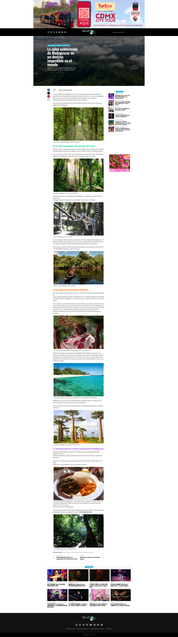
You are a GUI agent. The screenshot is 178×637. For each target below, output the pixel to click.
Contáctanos (109, 629)
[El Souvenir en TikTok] (98, 624)
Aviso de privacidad (94, 629)
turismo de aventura (76, 552)
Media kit (102, 629)
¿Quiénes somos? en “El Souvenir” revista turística (77, 629)
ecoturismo (67, 552)
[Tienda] (101, 624)
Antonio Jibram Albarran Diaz (65, 90)
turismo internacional (88, 552)
